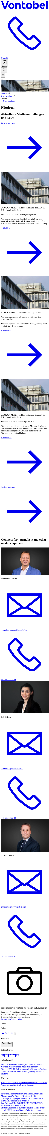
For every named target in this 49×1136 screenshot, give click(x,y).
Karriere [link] (16, 1085)
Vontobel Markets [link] (21, 1067)
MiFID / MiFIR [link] (26, 1103)
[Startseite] (24, 5)
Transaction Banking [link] (20, 1071)
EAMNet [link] (12, 1069)
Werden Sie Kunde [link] (30, 1094)
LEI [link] (4, 1105)
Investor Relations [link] (8, 1094)
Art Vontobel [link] (17, 1096)
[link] (3, 1055)
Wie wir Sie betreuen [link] (23, 1082)
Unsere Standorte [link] (27, 1085)
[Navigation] (2, 79)
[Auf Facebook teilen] (8, 1034)
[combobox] (3, 75)
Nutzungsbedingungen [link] (10, 1098)
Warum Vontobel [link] (8, 1082)
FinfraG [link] (19, 1105)
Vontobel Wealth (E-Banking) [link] (13, 1064)
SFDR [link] (35, 1103)
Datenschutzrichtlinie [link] (28, 1098)
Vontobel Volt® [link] (32, 1064)
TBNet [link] (9, 1071)
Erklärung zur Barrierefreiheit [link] (19, 1110)
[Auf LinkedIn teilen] (2, 1034)
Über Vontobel (7, 96)
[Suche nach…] (4, 70)
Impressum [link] (36, 1110)
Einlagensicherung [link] (15, 1108)
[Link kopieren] (15, 1034)
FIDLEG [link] (16, 1103)
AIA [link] (14, 1105)
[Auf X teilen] (5, 1034)
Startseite (4, 93)
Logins (4, 66)
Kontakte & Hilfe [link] (29, 1096)
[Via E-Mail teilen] (12, 1034)
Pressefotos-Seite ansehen (11, 1019)
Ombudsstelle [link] (14, 1101)
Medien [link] (19, 1094)
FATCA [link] (9, 1105)
